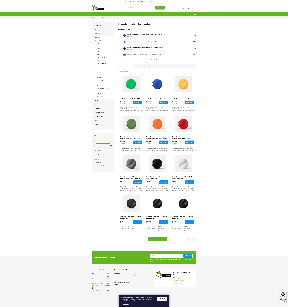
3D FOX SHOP (179, 283)
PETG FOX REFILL (102, 57)
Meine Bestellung (95, 1)
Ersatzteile (97, 108)
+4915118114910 (179, 280)
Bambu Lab (99, 96)
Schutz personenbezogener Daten (122, 282)
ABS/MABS (99, 67)
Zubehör (97, 120)
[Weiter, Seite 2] (189, 239)
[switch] (283, 301)
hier (135, 301)
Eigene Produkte (99, 128)
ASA (99, 46)
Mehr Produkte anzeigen (157, 59)
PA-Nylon (99, 77)
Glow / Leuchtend (101, 83)
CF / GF (98, 75)
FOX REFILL (100, 40)
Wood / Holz (100, 80)
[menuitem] (96, 14)
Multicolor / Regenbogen (102, 93)
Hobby (96, 124)
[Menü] (285, 292)
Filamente (97, 37)
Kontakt (109, 1)
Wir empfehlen (126, 66)
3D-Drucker (98, 34)
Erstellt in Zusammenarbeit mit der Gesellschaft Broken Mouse (183, 304)
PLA (99, 51)
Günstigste (142, 66)
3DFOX (98, 162)
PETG (99, 48)
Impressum (116, 284)
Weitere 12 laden (156, 239)
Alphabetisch (188, 66)
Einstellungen (125, 304)
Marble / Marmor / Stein (102, 88)
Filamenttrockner (99, 116)
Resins (96, 104)
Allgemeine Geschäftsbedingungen (122, 280)
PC (97, 85)
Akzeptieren (162, 299)
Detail (164, 182)
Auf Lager (99, 154)
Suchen (160, 8)
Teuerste (157, 66)
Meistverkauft (173, 66)
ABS (99, 43)
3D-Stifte (97, 101)
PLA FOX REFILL (102, 63)
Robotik (97, 30)
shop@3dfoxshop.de (180, 278)
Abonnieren (187, 255)
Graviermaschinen (99, 112)
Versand (103, 1)
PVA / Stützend (100, 91)
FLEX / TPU (99, 72)
